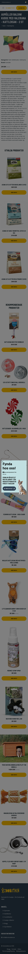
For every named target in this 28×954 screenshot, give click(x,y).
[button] (9, 488)
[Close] (2, 461)
